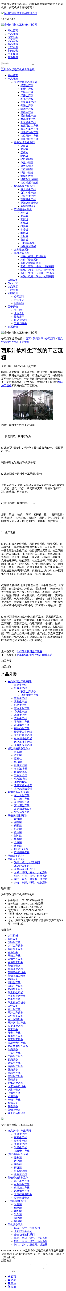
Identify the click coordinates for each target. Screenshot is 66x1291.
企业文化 (19, 313)
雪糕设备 (13, 1079)
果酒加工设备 (15, 962)
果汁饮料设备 (15, 1019)
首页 (28, 338)
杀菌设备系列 (21, 249)
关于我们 (13, 54)
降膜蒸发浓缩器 (29, 179)
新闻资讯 (13, 50)
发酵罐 (24, 212)
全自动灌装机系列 (31, 263)
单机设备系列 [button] (21, 253)
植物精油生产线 (29, 132)
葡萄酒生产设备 (17, 972)
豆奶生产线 (14, 1063)
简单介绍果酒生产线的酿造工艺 (35, 654)
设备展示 (19, 316)
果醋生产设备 (15, 985)
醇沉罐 (24, 155)
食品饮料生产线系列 (20, 681)
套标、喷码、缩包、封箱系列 (37, 266)
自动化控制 (20, 320)
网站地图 (22, 1257)
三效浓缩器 (27, 169)
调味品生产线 (28, 122)
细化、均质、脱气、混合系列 (37, 269)
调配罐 (24, 219)
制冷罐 (24, 229)
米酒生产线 (14, 1099)
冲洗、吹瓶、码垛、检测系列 (37, 276)
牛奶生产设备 (15, 1056)
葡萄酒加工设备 (17, 975)
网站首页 (13, 30)
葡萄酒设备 (14, 965)
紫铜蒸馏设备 (28, 206)
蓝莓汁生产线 (15, 1026)
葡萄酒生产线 (15, 969)
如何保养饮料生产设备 (29, 651)
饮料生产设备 (15, 945)
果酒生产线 (27, 85)
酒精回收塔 (27, 176)
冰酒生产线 (37, 1260)
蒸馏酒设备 (14, 1109)
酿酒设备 (13, 1103)
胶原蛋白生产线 (29, 125)
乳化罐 (24, 222)
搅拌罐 (24, 226)
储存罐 (24, 216)
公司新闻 (19, 296)
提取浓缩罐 (27, 159)
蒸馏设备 (13, 1106)
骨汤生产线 (27, 105)
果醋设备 (13, 979)
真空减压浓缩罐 (29, 182)
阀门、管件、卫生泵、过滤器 (37, 273)
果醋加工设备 (15, 989)
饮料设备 (13, 939)
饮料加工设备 (15, 949)
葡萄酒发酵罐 (54, 1267)
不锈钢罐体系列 (17, 815)
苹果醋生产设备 (17, 996)
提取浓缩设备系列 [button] (24, 142)
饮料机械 (13, 935)
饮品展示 (13, 44)
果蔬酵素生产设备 (18, 1046)
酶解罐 (24, 233)
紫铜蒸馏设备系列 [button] (24, 186)
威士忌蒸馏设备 (17, 1113)
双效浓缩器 (27, 166)
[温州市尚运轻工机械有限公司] (19, 13)
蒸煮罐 (24, 239)
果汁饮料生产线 (17, 1022)
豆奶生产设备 (15, 1066)
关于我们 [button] (13, 306)
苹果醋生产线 (15, 992)
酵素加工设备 (15, 1039)
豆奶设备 (13, 1069)
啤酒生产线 (27, 109)
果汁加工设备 (15, 1016)
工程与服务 (20, 323)
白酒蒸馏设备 (22, 1264)
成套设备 (13, 37)
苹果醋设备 (14, 999)
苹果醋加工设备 (17, 1002)
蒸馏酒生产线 (28, 199)
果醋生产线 (14, 982)
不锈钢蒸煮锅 (28, 246)
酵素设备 (13, 1029)
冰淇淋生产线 (28, 119)
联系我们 (13, 57)
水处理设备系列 (29, 259)
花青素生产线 (28, 102)
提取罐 (24, 145)
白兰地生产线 (28, 192)
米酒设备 (13, 1096)
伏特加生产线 (28, 196)
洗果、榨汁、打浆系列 (33, 256)
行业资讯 (19, 300)
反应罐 (24, 236)
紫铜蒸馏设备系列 (19, 792)
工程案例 (13, 47)
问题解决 (19, 303)
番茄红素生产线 (29, 129)
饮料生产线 (27, 92)
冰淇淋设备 (14, 1089)
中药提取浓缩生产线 (12, 1267)
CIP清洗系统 (28, 243)
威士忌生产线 (28, 189)
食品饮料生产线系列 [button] (25, 82)
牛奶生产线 (14, 1052)
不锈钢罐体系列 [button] (23, 209)
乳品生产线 (27, 99)
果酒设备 (13, 952)
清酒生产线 (14, 1093)
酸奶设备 (13, 1059)
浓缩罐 (24, 149)
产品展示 (13, 34)
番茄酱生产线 (28, 115)
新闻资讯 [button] (13, 293)
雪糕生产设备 (15, 1076)
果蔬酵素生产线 (29, 695)
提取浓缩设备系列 (19, 748)
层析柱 (24, 152)
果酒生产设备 (15, 959)
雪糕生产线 (27, 112)
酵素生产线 (27, 88)
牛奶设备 (13, 1049)
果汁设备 (13, 1006)
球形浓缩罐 (27, 172)
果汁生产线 (14, 1009)
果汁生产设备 (15, 1012)
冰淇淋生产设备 (17, 1086)
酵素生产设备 (28, 691)
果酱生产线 (27, 95)
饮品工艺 (13, 40)
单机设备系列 (16, 859)
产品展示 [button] (13, 78)
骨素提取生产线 (29, 139)
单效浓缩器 (27, 162)
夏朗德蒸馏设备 (29, 202)
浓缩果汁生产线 (29, 135)
